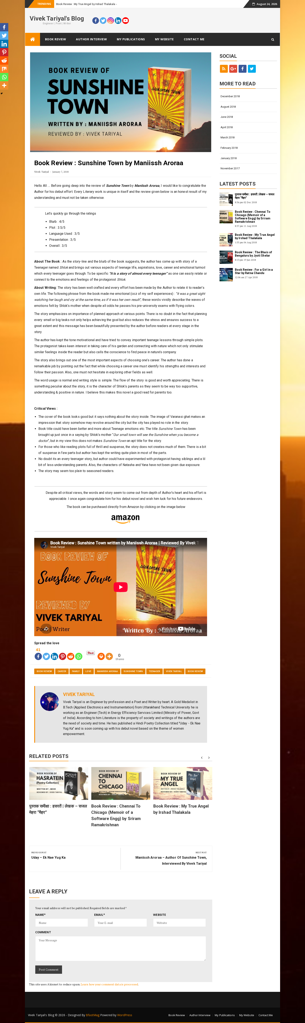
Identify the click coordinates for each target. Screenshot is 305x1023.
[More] (109, 653)
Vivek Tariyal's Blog (57, 18)
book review (44, 671)
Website (159, 915)
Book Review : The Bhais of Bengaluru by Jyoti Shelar (253, 254)
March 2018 (228, 137)
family (76, 671)
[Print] (101, 653)
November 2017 (230, 168)
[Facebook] (95, 20)
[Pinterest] (62, 653)
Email (99, 915)
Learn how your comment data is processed (109, 984)
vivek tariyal (174, 671)
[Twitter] (103, 20)
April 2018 (227, 127)
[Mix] (4, 69)
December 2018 (230, 96)
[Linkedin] (118, 20)
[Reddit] (70, 653)
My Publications (131, 39)
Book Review (55, 39)
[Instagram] (110, 20)
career (62, 671)
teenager (154, 671)
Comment (43, 932)
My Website (164, 39)
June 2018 (227, 116)
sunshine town (133, 671)
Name (40, 915)
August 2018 (228, 106)
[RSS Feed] (224, 69)
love (88, 671)
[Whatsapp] (78, 653)
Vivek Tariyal (41, 171)
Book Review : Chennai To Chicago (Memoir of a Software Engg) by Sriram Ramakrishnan (252, 216)
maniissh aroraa (107, 671)
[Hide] (1, 93)
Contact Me (194, 39)
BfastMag (92, 1015)
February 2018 (229, 147)
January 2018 (229, 158)
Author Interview (91, 39)
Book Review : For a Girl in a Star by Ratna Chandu (254, 271)
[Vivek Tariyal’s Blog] (32, 39)
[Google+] (233, 69)
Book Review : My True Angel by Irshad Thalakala (85, 4)
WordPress (124, 1015)
